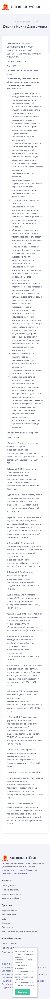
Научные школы (9, 910)
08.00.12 (27, 61)
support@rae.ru (9, 987)
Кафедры (6, 923)
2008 (14, 66)
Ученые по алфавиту (12, 898)
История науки (9, 914)
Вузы (4, 918)
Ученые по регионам (11, 894)
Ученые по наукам (10, 889)
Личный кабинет (9, 943)
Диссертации (8, 927)
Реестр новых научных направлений (19, 931)
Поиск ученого (9, 885)
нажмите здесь (27, 985)
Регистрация (8, 947)
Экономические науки (26, 22)
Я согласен (22, 992)
